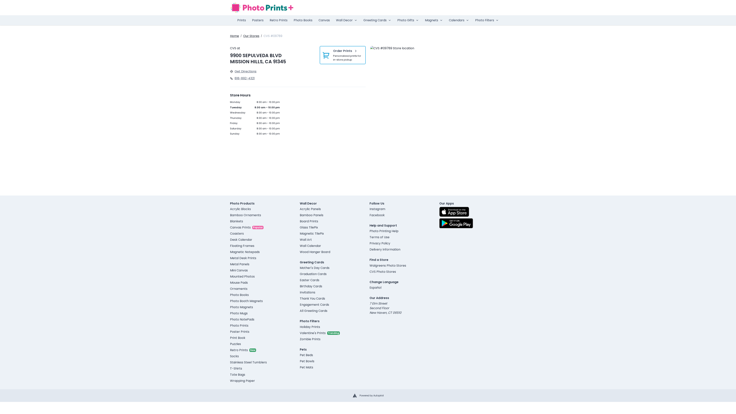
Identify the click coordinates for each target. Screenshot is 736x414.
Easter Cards (309, 280)
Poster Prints (239, 331)
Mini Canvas (239, 270)
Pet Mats (306, 367)
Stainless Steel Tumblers (248, 362)
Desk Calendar (241, 239)
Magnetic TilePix (312, 233)
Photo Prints (239, 325)
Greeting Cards (375, 20)
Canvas (324, 20)
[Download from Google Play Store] (456, 223)
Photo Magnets (241, 307)
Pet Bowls (307, 361)
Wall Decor (344, 20)
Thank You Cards (312, 298)
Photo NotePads (242, 319)
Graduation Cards (313, 274)
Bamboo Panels (311, 215)
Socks (234, 356)
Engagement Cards (314, 304)
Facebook (377, 215)
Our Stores (251, 36)
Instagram (377, 209)
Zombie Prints (310, 339)
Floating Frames (242, 246)
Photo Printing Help (384, 231)
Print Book (237, 338)
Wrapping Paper (242, 381)
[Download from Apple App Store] (454, 212)
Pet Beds (306, 355)
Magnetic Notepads (245, 252)
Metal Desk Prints (243, 258)
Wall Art (306, 239)
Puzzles (235, 344)
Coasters (237, 233)
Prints (241, 20)
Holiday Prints (310, 327)
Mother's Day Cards (314, 268)
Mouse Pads (239, 282)
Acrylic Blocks (240, 209)
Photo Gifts (405, 20)
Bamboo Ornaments (245, 215)
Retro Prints (279, 20)
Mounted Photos (242, 276)
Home (234, 36)
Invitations (307, 292)
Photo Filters (484, 20)
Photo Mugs (239, 313)
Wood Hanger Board (315, 252)
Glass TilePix (309, 227)
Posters (258, 20)
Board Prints (309, 221)
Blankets (236, 221)
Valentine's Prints (313, 333)
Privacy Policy (380, 243)
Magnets (431, 20)
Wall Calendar (310, 246)
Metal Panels (239, 264)
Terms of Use (379, 237)
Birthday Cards (311, 286)
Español (375, 287)
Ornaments (238, 289)
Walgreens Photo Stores (388, 265)
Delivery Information (385, 249)
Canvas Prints (240, 227)
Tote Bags (237, 374)
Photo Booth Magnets (246, 301)
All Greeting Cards (313, 311)
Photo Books (303, 20)
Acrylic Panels (310, 209)
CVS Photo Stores (383, 271)
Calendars (456, 20)
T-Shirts (236, 368)
